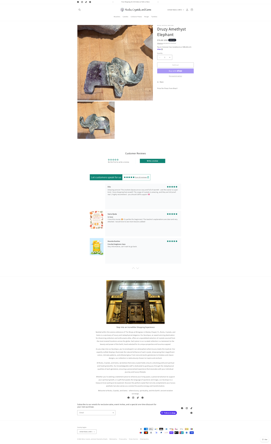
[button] (79, 9)
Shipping (160, 43)
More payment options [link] (175, 76)
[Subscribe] (113, 412)
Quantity (159, 53)
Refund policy (113, 439)
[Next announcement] (158, 2)
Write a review (152, 161)
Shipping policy (144, 439)
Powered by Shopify (102, 439)
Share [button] (162, 82)
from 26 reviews (141, 177)
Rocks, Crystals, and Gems (89, 439)
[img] (129, 177)
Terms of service (133, 439)
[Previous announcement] (113, 2)
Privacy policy (123, 439)
